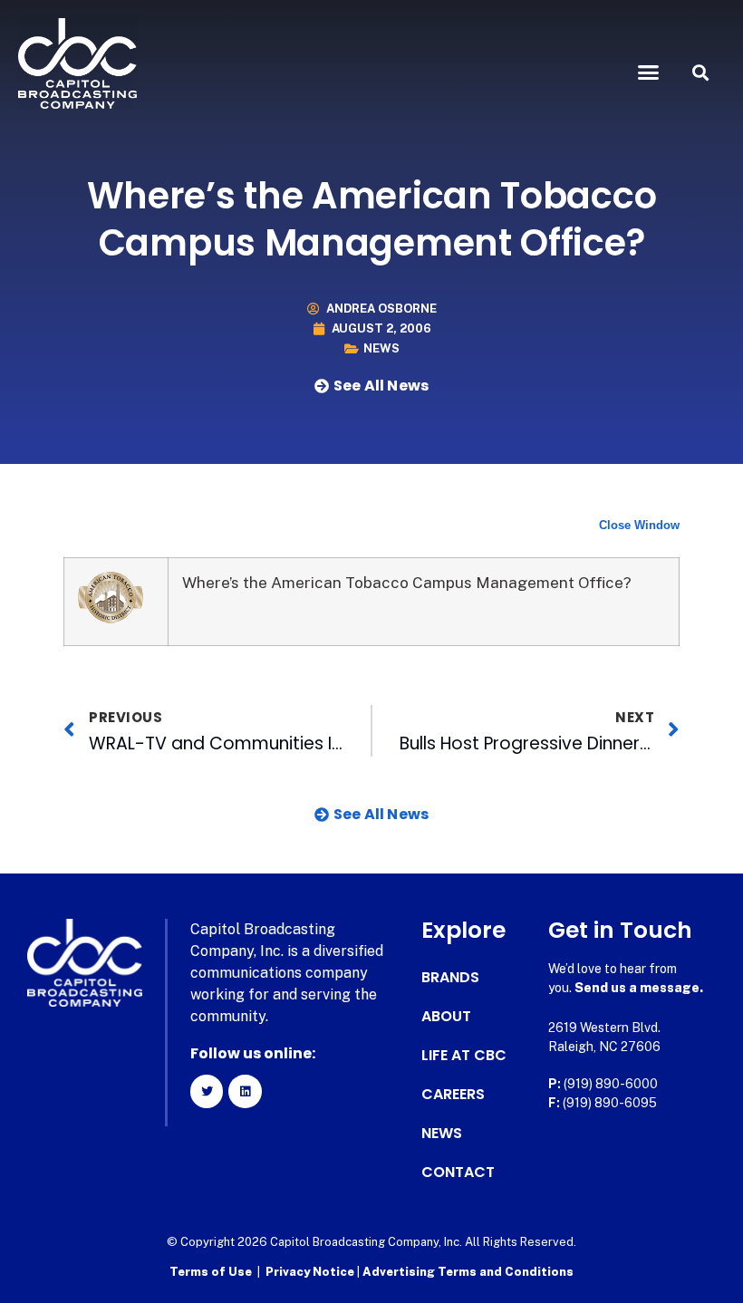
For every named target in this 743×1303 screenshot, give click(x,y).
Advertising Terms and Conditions (468, 1272)
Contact (458, 1172)
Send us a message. (638, 987)
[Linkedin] (244, 1091)
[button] (649, 72)
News (381, 348)
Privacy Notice (311, 1272)
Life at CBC (464, 1056)
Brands (450, 978)
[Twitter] (206, 1091)
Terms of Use (210, 1272)
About (446, 1017)
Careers (453, 1095)
